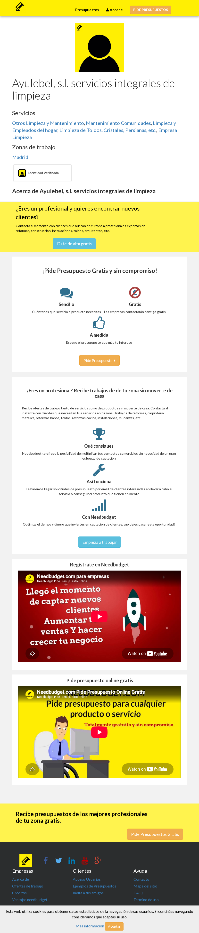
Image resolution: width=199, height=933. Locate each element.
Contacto (141, 879)
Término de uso (146, 899)
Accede (116, 10)
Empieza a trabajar (99, 542)
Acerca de (20, 879)
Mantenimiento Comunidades (118, 123)
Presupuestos (87, 10)
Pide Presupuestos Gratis (155, 834)
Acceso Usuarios (87, 879)
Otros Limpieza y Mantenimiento (48, 123)
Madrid (20, 157)
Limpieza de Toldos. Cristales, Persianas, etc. (107, 130)
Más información (90, 926)
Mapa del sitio (145, 886)
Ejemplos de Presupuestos (94, 886)
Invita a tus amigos (88, 892)
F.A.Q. (138, 892)
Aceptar (114, 926)
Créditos (19, 892)
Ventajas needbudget (29, 899)
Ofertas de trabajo (27, 886)
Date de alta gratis (74, 243)
